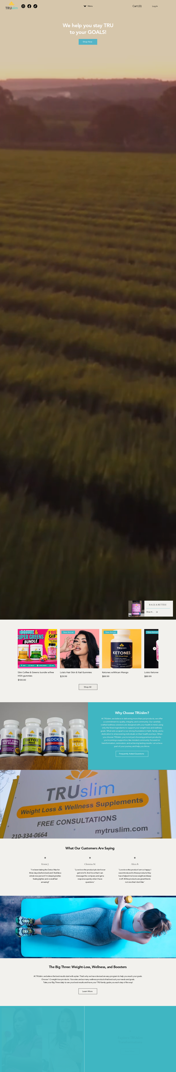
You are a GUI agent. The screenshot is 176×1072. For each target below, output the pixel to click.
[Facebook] (29, 6)
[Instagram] (23, 6)
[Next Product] (154, 648)
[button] (137, 6)
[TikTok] (35, 6)
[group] (88, 655)
